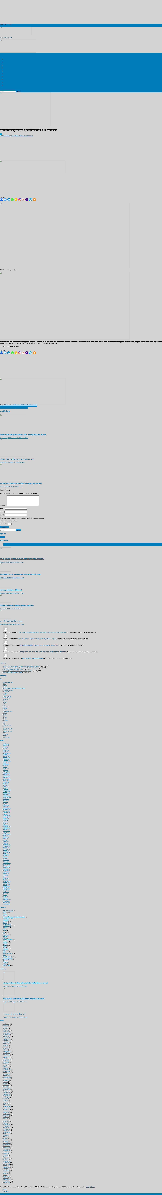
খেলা (4, 67)
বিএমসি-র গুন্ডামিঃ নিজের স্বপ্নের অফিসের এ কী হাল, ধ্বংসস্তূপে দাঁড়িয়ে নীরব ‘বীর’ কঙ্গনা (23, 434)
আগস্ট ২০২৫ (6, 762)
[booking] (65, 305)
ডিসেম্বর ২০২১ (6, 829)
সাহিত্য (4, 735)
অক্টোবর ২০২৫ (6, 759)
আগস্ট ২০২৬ (6, 744)
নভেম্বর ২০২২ (6, 812)
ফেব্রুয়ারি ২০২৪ (7, 789)
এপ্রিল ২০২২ (6, 823)
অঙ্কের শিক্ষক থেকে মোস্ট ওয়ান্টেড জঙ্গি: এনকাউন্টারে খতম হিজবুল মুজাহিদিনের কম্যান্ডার (36, 638)
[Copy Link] (16, 199)
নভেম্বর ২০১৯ (6, 867)
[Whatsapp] (13, 199)
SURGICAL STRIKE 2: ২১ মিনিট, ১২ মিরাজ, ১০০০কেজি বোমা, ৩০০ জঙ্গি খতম (38, 645)
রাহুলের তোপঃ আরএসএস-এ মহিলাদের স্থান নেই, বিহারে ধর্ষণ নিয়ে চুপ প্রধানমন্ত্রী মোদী (18, 406)
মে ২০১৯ (5, 876)
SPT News (20, 486)
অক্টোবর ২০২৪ (6, 777)
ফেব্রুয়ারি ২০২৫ (7, 771)
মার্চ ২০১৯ (5, 879)
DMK (6, 404)
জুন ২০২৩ (5, 802)
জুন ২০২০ (5, 857)
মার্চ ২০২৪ (5, 788)
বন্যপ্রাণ (5, 73)
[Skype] (31, 199)
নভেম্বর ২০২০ (6, 849)
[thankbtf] (33, 391)
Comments (6, 545)
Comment (3, 505)
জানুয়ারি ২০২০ (6, 864)
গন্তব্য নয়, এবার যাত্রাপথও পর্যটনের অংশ (11, 590)
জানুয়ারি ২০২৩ (6, 809)
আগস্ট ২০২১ (6, 835)
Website (2, 515)
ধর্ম (4, 82)
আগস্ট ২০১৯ (6, 872)
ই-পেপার (5, 76)
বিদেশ (4, 61)
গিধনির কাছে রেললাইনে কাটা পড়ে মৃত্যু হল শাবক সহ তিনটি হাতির (14, 408)
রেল (4, 65)
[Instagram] (20, 199)
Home (5, 1190)
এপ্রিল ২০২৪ (6, 786)
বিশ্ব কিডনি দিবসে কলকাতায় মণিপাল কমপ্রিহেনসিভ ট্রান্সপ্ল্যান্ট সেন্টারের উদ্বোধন (21, 483)
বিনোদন (5, 70)
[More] (35, 199)
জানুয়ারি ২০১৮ (6, 901)
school (5, 687)
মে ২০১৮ (5, 895)
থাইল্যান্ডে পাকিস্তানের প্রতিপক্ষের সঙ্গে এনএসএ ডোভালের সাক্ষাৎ (17, 459)
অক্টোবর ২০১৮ (6, 887)
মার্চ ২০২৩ (5, 806)
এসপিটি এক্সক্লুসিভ (7, 58)
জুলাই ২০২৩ (6, 800)
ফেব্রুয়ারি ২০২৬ (7, 753)
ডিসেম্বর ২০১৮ (6, 884)
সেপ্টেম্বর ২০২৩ (7, 797)
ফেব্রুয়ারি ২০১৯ (6, 881)
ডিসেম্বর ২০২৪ (6, 774)
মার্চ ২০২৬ (5, 751)
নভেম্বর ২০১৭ (6, 904)
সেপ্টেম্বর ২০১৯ (6, 870)
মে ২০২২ (5, 821)
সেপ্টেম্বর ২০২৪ (7, 779)
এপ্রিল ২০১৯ (6, 878)
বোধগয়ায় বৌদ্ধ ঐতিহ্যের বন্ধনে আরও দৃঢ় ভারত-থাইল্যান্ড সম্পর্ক (17, 605)
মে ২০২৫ (5, 767)
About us (5, 1191)
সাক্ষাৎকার (5, 734)
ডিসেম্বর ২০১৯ (6, 866)
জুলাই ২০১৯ (6, 873)
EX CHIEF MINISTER (14, 404)
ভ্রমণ (4, 71)
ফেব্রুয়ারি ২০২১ (6, 844)
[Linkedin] (9, 199)
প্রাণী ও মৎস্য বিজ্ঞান (7, 84)
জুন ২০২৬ (5, 747)
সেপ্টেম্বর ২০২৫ (7, 760)
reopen (5, 685)
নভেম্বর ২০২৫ (6, 757)
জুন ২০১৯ (5, 875)
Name (2, 508)
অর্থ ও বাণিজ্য (6, 79)
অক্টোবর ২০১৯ (6, 869)
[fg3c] (18, 52)
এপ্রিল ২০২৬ (6, 750)
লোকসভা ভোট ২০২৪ (7, 731)
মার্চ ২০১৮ (5, 898)
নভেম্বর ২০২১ (6, 831)
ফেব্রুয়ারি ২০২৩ (7, 808)
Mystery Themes (90, 1187)
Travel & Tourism (8, 87)
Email (2, 511)
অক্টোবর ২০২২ (6, 814)
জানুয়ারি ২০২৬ (6, 754)
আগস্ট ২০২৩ (6, 799)
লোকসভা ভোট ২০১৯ (7, 728)
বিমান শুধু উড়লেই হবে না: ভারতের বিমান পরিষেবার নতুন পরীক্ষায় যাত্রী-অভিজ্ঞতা (20, 574)
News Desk (20, 135)
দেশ (4, 59)
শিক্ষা (4, 732)
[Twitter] (5, 199)
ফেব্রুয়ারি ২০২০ (7, 863)
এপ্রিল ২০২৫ (6, 768)
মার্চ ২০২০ (5, 861)
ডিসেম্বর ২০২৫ (6, 756)
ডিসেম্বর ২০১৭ (6, 902)
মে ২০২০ (5, 858)
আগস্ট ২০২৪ (6, 780)
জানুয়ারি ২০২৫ (6, 773)
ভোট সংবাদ (5, 720)
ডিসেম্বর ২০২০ (6, 847)
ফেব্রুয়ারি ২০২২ (7, 826)
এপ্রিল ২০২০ (6, 860)
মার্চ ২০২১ (5, 843)
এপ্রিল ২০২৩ (6, 805)
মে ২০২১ (5, 840)
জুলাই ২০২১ (6, 837)
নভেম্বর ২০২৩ (6, 794)
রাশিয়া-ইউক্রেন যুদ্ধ (7, 725)
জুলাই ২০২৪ (6, 782)
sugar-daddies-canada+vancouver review (14, 688)
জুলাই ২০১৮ (6, 892)
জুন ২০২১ (5, 838)
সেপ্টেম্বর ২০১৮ (6, 889)
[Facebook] (2, 199)
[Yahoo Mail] (27, 199)
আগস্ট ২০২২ (6, 817)
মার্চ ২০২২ (5, 825)
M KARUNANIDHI (26, 404)
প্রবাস (4, 81)
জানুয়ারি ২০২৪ (6, 791)
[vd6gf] (65, 235)
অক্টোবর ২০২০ (6, 850)
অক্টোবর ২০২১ (6, 832)
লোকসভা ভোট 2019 (7, 85)
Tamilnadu (34, 404)
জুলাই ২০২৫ (6, 764)
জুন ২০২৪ (5, 783)
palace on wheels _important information (33, 658)
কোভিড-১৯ (5, 699)
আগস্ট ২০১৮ (6, 890)
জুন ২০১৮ (5, 893)
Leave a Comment (28, 135)
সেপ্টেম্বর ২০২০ (7, 852)
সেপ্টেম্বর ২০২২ (7, 815)
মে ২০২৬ (5, 748)
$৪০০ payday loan (8, 682)
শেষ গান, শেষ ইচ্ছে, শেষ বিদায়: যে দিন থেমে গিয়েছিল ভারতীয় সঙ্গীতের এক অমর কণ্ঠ (22, 559)
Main (4, 684)
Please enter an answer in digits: (8, 521)
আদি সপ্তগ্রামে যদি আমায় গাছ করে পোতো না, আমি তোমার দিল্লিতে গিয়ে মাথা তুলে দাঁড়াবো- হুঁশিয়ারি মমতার (42, 632)
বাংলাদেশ (5, 64)
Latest (5, 543)
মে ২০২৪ (5, 785)
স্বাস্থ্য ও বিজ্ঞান (6, 68)
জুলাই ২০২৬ (6, 745)
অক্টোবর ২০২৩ (6, 796)
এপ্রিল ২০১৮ (6, 896)
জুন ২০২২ (5, 820)
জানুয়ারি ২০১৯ (6, 882)
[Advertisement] (50, 12)
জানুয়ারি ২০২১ (6, 846)
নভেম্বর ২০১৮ (6, 886)
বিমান (4, 719)
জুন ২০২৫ (5, 765)
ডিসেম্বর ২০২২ (6, 811)
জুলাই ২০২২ (6, 818)
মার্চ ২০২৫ (5, 770)
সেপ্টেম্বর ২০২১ (6, 834)
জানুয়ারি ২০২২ (6, 828)
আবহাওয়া (5, 74)
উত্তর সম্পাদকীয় (7, 78)
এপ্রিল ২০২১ (6, 841)
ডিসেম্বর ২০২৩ (6, 793)
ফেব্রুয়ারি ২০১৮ (6, 899)
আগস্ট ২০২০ (6, 853)
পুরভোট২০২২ (6, 707)
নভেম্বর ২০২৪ (6, 776)
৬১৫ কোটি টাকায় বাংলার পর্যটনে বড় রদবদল (11, 621)
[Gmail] (23, 199)
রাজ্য (4, 62)
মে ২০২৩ (5, 803)
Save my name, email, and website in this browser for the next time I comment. (23, 518)
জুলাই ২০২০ (6, 855)
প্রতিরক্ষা (5, 708)
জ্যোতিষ (5, 702)
